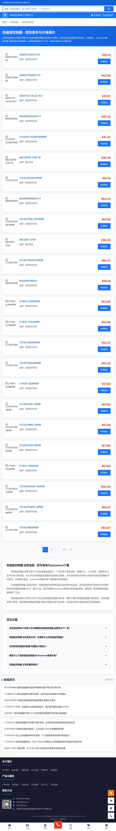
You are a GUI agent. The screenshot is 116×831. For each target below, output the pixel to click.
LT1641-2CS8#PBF (29, 301)
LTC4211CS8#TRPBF (30, 178)
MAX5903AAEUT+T (30, 116)
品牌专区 (54, 770)
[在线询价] (111, 793)
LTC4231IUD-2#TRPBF (31, 219)
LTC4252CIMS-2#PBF (31, 507)
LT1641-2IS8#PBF (29, 383)
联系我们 (109, 15)
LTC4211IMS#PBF (29, 527)
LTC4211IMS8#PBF (29, 342)
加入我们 (35, 770)
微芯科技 (29, 162)
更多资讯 (109, 680)
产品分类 (14, 22)
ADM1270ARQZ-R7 (29, 75)
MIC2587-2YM (27, 239)
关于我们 (6, 770)
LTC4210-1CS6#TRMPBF (33, 136)
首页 (4, 22)
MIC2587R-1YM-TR (30, 157)
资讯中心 (44, 785)
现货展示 (15, 785)
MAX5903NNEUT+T (30, 198)
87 (64, 549)
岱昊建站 (62, 819)
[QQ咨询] (111, 808)
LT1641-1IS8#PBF (29, 465)
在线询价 (25, 785)
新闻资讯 (9, 679)
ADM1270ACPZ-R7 (29, 54)
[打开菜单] (5, 15)
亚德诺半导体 (31, 59)
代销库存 (44, 770)
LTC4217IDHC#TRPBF (31, 260)
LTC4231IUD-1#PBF (30, 404)
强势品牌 (25, 770)
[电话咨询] (111, 816)
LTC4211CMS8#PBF (30, 363)
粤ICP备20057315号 (77, 816)
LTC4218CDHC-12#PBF (32, 486)
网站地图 (54, 785)
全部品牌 (35, 785)
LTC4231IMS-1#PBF (30, 424)
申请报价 (97, 15)
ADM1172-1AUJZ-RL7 (31, 95)
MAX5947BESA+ (28, 280)
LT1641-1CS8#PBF (29, 321)
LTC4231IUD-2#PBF (30, 445)
